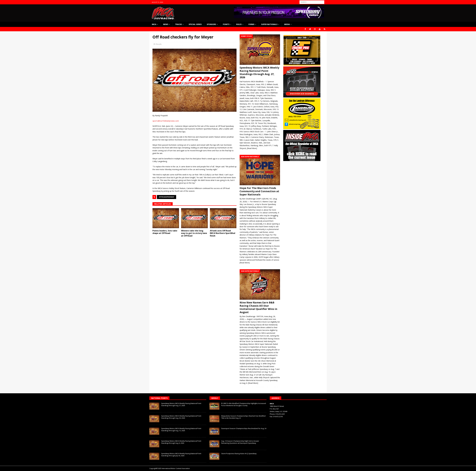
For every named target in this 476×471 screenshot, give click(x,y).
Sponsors (211, 24)
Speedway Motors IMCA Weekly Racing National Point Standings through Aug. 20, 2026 (181, 417)
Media (287, 24)
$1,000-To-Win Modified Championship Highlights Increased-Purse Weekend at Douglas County (243, 404)
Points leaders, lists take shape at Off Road (164, 232)
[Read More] (252, 148)
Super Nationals (269, 24)
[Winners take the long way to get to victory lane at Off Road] (194, 218)
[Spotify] (324, 29)
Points (226, 24)
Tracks (178, 24)
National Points (159, 398)
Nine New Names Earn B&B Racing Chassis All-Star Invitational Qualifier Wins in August (258, 307)
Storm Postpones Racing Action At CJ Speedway (239, 453)
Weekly (214, 398)
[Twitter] (310, 29)
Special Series (195, 24)
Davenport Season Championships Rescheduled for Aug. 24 (243, 428)
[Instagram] (315, 29)
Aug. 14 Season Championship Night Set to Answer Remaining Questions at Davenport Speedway (240, 442)
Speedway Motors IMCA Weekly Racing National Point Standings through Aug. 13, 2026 (181, 429)
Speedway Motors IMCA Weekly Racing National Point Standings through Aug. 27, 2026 (259, 72)
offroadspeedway (166, 197)
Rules (239, 24)
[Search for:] (311, 2)
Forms (251, 24)
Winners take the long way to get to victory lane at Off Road (194, 233)
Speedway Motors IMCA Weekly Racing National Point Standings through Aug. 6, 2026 (181, 442)
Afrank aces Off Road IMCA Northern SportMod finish (222, 233)
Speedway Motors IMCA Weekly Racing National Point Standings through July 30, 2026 (181, 454)
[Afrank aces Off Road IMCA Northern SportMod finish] (223, 218)
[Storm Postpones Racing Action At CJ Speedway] (214, 456)
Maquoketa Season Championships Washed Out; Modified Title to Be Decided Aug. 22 (243, 417)
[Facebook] (305, 29)
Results (159, 44)
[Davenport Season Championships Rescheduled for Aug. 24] (214, 431)
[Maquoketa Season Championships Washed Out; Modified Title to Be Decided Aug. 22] (214, 418)
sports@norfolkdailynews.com (165, 121)
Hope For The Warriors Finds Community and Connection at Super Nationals (259, 191)
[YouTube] (320, 29)
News (165, 24)
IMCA (154, 24)
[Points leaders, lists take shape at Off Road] (165, 218)
